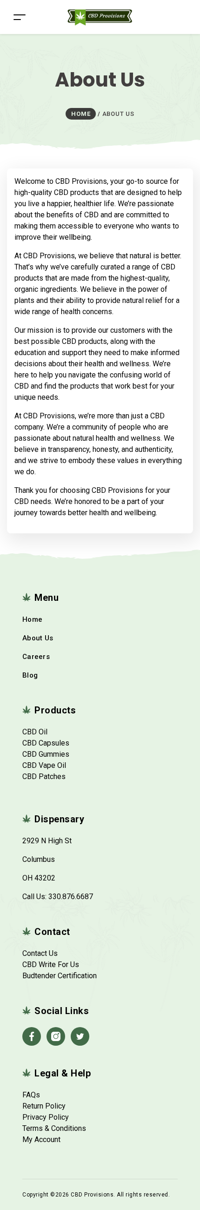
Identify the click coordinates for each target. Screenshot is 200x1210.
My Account (41, 1139)
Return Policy (44, 1106)
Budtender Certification (59, 975)
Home (32, 619)
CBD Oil (34, 731)
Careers (36, 656)
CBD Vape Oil (44, 765)
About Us (37, 638)
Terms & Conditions (54, 1128)
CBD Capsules (45, 743)
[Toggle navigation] (19, 17)
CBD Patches (44, 776)
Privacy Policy (45, 1117)
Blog (30, 675)
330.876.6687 (70, 896)
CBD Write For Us (50, 964)
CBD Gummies (45, 754)
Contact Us (40, 953)
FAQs (31, 1094)
